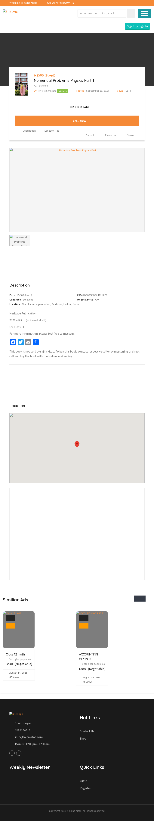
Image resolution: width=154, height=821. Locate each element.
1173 (124, 90)
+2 (35, 85)
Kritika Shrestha (45, 90)
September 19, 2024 (92, 90)
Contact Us (87, 731)
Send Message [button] (79, 107)
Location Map (52, 130)
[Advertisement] (77, 264)
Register (85, 788)
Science (43, 85)
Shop (83, 738)
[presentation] (137, 599)
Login (83, 781)
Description (29, 130)
